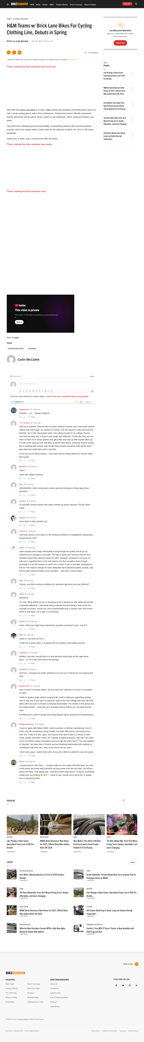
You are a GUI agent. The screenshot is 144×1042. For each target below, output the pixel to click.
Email (43, 512)
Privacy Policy (46, 542)
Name (43, 523)
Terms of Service (59, 542)
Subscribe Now (72, 535)
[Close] (105, 495)
